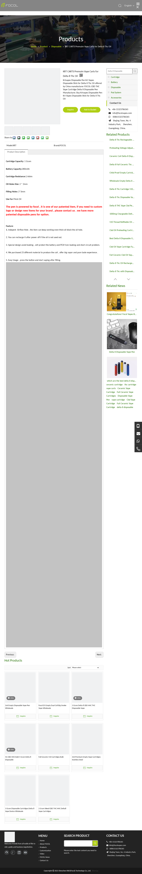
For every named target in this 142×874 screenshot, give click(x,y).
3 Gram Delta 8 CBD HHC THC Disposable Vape (83, 706)
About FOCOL (45, 844)
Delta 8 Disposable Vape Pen (122, 352)
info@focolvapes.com (122, 113)
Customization (45, 851)
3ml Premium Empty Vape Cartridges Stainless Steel (86, 758)
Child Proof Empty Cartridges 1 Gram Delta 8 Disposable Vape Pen (122, 173)
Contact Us (44, 861)
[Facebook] (6, 852)
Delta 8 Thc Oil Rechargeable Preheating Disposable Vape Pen (122, 263)
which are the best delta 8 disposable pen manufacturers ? (122, 381)
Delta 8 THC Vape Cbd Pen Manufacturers (122, 206)
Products (43, 847)
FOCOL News (45, 857)
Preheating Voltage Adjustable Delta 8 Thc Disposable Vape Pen (122, 148)
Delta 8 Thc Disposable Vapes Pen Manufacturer (122, 197)
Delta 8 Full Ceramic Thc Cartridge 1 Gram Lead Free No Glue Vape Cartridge (122, 165)
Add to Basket (90, 110)
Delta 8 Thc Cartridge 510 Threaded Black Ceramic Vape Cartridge (122, 189)
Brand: (57, 146)
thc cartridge (130, 385)
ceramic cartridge (114, 385)
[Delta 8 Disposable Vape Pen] (122, 334)
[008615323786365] (138, 426)
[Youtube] (25, 852)
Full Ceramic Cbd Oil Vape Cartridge (122, 255)
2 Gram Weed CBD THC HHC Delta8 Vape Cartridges (52, 810)
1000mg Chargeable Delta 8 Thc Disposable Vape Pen (122, 214)
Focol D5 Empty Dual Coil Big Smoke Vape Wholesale (52, 706)
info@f (111, 845)
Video (42, 854)
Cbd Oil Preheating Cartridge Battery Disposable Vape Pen (122, 230)
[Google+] (13, 852)
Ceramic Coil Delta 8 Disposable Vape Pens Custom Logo (122, 156)
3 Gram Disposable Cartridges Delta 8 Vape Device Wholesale (19, 810)
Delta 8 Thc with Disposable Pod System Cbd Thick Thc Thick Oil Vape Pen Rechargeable (122, 271)
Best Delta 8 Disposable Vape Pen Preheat (122, 238)
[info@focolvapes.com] (138, 433)
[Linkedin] (19, 852)
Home (42, 841)
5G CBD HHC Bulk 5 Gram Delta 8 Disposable (18, 758)
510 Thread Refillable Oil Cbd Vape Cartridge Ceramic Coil (122, 222)
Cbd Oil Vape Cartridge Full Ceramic (122, 247)
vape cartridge (118, 400)
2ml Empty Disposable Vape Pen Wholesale (17, 706)
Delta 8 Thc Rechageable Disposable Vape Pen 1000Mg (122, 140)
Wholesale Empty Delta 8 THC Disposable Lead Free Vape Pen (122, 181)
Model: (10, 146)
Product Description (16, 152)
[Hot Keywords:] (134, 71)
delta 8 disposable (125, 407)
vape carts (111, 388)
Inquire (70, 110)
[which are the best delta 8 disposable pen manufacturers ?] (122, 367)
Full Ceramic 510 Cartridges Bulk (51, 757)
